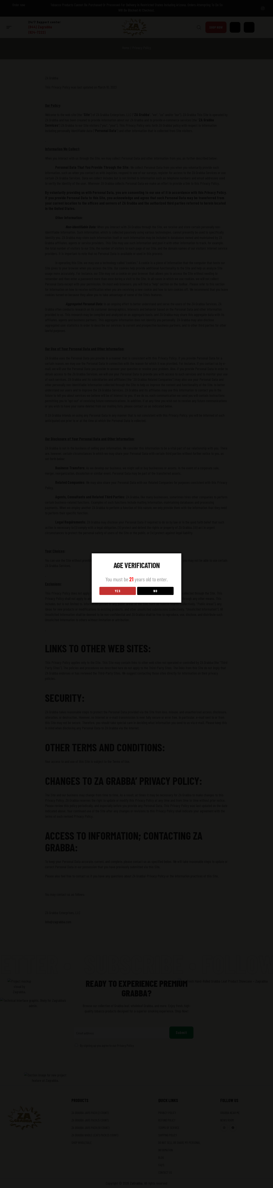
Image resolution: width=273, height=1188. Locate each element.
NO (155, 591)
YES (118, 591)
